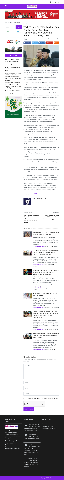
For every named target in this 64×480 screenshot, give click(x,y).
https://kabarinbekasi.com (39, 201)
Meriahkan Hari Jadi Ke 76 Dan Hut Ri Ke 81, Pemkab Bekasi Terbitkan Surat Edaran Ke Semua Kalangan (46, 272)
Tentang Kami (8, 2)
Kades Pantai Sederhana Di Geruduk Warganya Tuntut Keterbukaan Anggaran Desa (51, 217)
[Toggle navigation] (58, 6)
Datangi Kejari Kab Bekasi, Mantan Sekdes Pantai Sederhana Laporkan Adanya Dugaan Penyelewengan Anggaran (31, 218)
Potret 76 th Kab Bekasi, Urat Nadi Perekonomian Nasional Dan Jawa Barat (13, 92)
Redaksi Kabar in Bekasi (32, 38)
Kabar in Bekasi (8, 22)
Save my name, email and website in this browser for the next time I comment (41, 399)
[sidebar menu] (5, 6)
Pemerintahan (17, 22)
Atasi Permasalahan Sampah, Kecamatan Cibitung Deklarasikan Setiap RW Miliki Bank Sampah (46, 335)
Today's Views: (46, 426)
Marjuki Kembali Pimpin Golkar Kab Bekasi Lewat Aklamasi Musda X (13, 68)
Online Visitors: (46, 424)
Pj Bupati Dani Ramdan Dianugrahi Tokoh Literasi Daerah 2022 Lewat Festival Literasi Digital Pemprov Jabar (46, 252)
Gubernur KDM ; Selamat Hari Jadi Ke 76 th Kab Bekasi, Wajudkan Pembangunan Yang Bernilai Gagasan (31, 462)
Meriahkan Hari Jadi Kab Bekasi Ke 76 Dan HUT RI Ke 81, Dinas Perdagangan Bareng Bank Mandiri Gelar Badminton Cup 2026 (13, 76)
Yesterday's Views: (47, 428)
